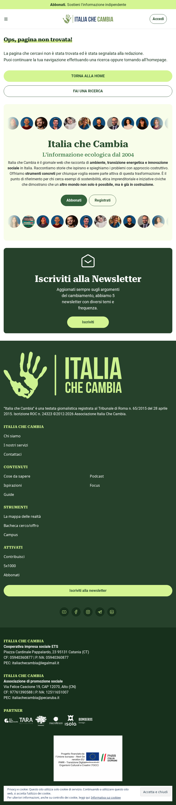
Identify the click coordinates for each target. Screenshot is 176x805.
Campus (11, 534)
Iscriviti (88, 322)
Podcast (97, 476)
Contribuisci (14, 556)
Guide (9, 494)
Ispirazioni (13, 485)
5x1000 (10, 565)
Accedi (158, 19)
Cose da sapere (17, 476)
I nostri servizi (16, 445)
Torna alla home (88, 76)
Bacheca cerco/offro (21, 525)
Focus (95, 485)
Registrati (102, 200)
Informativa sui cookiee (106, 798)
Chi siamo (12, 435)
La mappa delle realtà (22, 516)
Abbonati (73, 200)
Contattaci (13, 454)
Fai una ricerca (88, 91)
